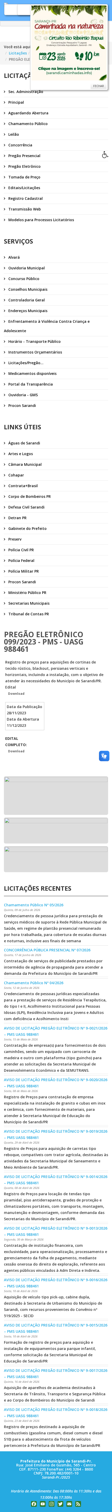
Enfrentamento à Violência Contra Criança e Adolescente (47, 326)
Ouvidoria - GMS (22, 394)
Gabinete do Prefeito (27, 528)
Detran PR (17, 517)
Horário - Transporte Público (34, 341)
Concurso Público (23, 278)
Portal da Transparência (30, 384)
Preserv (14, 539)
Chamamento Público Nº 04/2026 (33, 982)
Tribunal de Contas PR (28, 613)
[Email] (69, 1504)
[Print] (6, 621)
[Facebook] (34, 1504)
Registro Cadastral (25, 198)
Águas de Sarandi (23, 443)
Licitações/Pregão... (25, 362)
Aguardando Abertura (27, 112)
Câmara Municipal (24, 464)
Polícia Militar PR (23, 571)
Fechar (98, 86)
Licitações (18, 53)
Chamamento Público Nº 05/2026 (33, 904)
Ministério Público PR (26, 592)
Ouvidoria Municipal (26, 267)
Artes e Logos (20, 453)
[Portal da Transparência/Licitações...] (56, 795)
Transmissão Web (24, 209)
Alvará (13, 257)
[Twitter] (60, 1504)
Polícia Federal (20, 560)
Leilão (13, 134)
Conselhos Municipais (27, 289)
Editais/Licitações (23, 187)
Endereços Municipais (27, 310)
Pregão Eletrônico (24, 166)
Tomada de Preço (23, 177)
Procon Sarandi (21, 405)
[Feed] (78, 1504)
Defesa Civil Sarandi (26, 507)
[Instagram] (51, 1504)
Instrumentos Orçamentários (34, 352)
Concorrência (19, 144)
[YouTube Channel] (43, 1504)
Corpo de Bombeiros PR (29, 496)
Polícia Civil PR (20, 549)
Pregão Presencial (23, 155)
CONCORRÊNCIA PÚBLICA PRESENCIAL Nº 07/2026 (47, 949)
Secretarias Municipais (28, 603)
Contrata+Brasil (22, 485)
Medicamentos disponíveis (32, 373)
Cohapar (15, 475)
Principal (15, 102)
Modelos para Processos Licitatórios (40, 219)
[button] (107, 156)
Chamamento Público (27, 123)
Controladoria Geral (26, 300)
